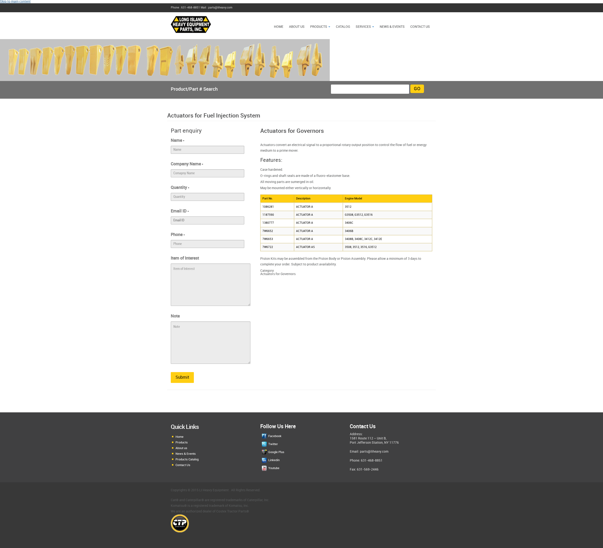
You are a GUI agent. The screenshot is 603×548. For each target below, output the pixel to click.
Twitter (273, 444)
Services (364, 26)
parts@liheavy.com (374, 451)
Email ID (180, 211)
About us (297, 26)
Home (278, 26)
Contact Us (420, 26)
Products (319, 26)
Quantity (180, 187)
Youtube (273, 468)
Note (175, 316)
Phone (178, 234)
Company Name (187, 164)
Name (177, 140)
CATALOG (343, 26)
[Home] (191, 35)
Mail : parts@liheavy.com (216, 7)
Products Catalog (187, 459)
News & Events (185, 453)
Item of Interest (185, 258)
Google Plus (276, 452)
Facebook (274, 436)
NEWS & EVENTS (392, 26)
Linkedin (274, 460)
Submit (182, 377)
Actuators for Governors (278, 274)
